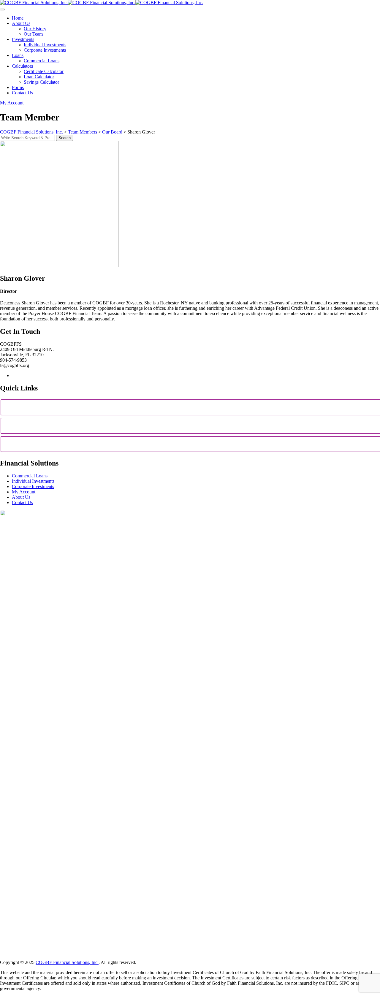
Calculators (22, 66)
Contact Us (22, 92)
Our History (35, 28)
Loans (17, 55)
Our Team (33, 33)
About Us (21, 23)
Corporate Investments (45, 50)
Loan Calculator (39, 76)
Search (64, 138)
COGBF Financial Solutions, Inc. (67, 962)
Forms (18, 87)
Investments (23, 39)
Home (17, 17)
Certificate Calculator (44, 71)
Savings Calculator (41, 82)
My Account (11, 102)
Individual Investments (45, 44)
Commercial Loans (41, 60)
